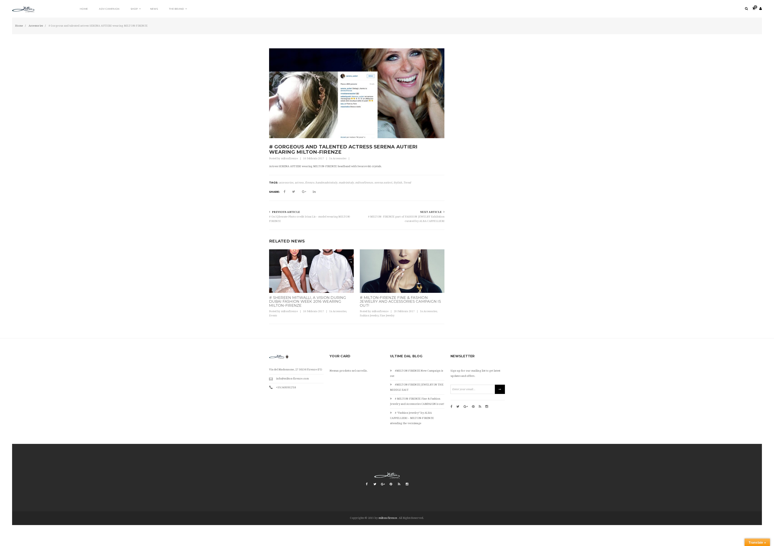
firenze (309, 182)
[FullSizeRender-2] (311, 271)
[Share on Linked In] (314, 192)
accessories (286, 182)
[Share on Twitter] (293, 192)
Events (273, 315)
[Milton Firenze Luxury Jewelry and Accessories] (43, 9)
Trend (407, 182)
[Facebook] (451, 406)
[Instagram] (486, 406)
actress (299, 182)
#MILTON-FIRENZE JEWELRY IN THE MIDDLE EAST (416, 387)
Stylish (397, 182)
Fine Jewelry (387, 315)
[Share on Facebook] (284, 192)
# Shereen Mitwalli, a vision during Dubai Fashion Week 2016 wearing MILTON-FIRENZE (307, 301)
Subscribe (500, 389)
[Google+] (466, 406)
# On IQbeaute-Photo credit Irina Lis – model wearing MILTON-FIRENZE (310, 219)
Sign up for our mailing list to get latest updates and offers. (475, 373)
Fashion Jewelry (369, 315)
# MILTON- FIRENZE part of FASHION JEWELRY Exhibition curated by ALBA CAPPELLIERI (406, 219)
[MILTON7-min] (402, 271)
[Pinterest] (473, 406)
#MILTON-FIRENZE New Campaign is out (416, 373)
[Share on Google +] (304, 192)
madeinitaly (346, 182)
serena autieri (383, 182)
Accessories (339, 158)
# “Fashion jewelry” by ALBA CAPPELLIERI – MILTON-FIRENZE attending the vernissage (412, 418)
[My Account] (760, 9)
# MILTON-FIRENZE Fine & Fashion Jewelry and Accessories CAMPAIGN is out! (400, 301)
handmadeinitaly (326, 182)
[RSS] (480, 406)
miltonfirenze (289, 158)
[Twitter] (457, 406)
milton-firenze (388, 517)
